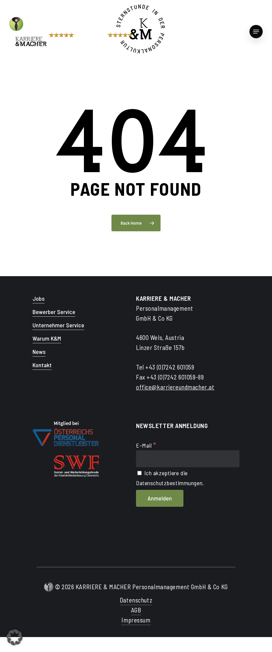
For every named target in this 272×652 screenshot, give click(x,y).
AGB (136, 610)
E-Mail (146, 445)
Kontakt (42, 365)
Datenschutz (136, 600)
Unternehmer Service (58, 325)
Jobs (38, 298)
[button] (14, 637)
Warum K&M (47, 338)
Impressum (135, 620)
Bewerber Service (54, 311)
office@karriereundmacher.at (175, 387)
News (39, 351)
